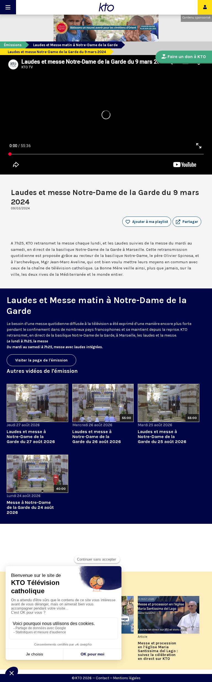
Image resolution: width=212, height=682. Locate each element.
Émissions (13, 45)
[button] (187, 222)
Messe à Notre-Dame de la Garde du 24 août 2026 (30, 507)
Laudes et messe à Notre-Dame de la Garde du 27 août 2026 (31, 436)
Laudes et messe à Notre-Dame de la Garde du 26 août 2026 (96, 436)
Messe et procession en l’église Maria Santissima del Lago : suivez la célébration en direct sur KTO (158, 651)
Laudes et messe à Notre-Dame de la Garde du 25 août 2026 (162, 436)
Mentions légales (127, 678)
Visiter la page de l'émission (41, 360)
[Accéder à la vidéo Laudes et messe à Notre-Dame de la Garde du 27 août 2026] (37, 403)
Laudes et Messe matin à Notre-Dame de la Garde (75, 45)
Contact (102, 678)
